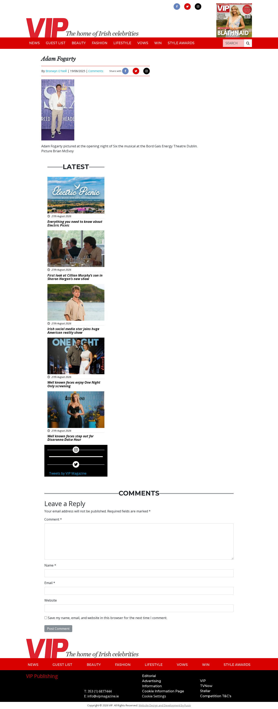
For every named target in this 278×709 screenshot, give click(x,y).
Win (158, 43)
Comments (95, 71)
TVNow (206, 686)
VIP (203, 681)
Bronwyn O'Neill (56, 71)
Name (50, 565)
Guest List (56, 43)
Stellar (205, 691)
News (34, 43)
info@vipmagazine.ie (103, 696)
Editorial (149, 676)
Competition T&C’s (215, 696)
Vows (142, 43)
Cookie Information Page (163, 691)
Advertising (151, 681)
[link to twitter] (187, 6)
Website (50, 600)
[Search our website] (248, 43)
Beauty (79, 43)
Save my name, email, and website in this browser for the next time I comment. (107, 618)
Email (49, 583)
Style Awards (181, 43)
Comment (53, 519)
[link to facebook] (177, 6)
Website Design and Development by (165, 705)
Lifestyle (122, 43)
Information (152, 686)
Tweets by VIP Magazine (67, 473)
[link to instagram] (198, 6)
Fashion (99, 43)
